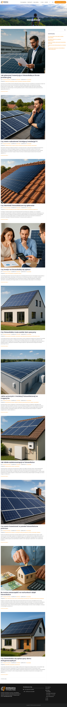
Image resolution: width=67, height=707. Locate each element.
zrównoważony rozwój (36, 336)
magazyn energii (15, 145)
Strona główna (23, 2)
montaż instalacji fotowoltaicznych (23, 598)
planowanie (25, 81)
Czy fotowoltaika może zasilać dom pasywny (18, 332)
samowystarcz (34, 145)
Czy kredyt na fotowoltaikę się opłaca (15, 269)
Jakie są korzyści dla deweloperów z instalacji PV (57, 46)
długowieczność (8, 532)
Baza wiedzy (36, 2)
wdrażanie (29, 81)
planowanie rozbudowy (27, 145)
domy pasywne (7, 336)
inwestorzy (13, 532)
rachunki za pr (17, 664)
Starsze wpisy (4, 678)
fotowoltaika (29, 79)
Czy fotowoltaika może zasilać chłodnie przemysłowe (55, 37)
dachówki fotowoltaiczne (9, 209)
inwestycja (20, 402)
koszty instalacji (17, 209)
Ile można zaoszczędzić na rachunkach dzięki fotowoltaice (18, 593)
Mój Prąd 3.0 (30, 2)
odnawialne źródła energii (34, 598)
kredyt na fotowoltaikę (9, 273)
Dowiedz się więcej (4, 91)
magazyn (32, 402)
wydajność (38, 532)
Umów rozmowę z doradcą (60, 2)
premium (30, 532)
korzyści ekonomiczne (26, 402)
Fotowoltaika (13, 336)
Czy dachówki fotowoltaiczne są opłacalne (17, 205)
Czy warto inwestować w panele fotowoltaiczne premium (19, 527)
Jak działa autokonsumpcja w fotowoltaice (18, 462)
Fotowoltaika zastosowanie (51, 693)
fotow (6, 598)
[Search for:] (57, 30)
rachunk (19, 273)
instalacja (7, 145)
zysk (37, 209)
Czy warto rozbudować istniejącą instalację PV (19, 141)
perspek (34, 209)
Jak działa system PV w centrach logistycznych (54, 40)
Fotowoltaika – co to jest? (50, 694)
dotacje (12, 402)
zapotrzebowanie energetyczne (26, 336)
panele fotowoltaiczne (24, 532)
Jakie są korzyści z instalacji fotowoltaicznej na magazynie (19, 397)
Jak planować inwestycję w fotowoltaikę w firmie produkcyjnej (20, 76)
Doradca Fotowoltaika (7, 79)
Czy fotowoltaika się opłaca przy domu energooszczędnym (16, 659)
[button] (38, 2)
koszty (16, 598)
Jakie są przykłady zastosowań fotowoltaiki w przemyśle (57, 43)
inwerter (12, 466)
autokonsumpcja (8, 466)
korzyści (16, 81)
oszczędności (20, 81)
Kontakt (46, 2)
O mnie (42, 2)
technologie (34, 532)
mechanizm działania (24, 209)
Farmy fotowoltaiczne (50, 696)
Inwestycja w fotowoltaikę (9, 81)
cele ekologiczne (8, 402)
